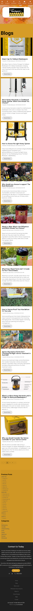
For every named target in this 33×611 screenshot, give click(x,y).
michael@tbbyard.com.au (17, 565)
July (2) (4, 502)
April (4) (5, 485)
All (2, 523)
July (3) (4, 480)
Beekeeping (4, 525)
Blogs (16, 596)
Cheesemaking (5, 528)
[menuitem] (16, 580)
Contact (16, 599)
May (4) (4, 483)
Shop (16, 583)
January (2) (5, 490)
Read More (7, 74)
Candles (4, 527)
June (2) (4, 482)
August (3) (5, 478)
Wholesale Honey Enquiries (16, 588)
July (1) (4, 514)
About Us (16, 591)
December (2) (6, 494)
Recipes (4, 536)
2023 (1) (4, 516)
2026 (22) (4, 476)
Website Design (13, 604)
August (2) (5, 501)
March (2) (5, 487)
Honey (3, 532)
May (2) (4, 506)
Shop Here (15, 570)
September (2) (6, 499)
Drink (3, 530)
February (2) (5, 488)
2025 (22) (4, 492)
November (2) (6, 495)
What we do (16, 586)
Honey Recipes (16, 594)
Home (16, 580)
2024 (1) (4, 513)
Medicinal (4, 534)
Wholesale (4, 538)
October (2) (5, 497)
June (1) (4, 518)
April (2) (5, 507)
